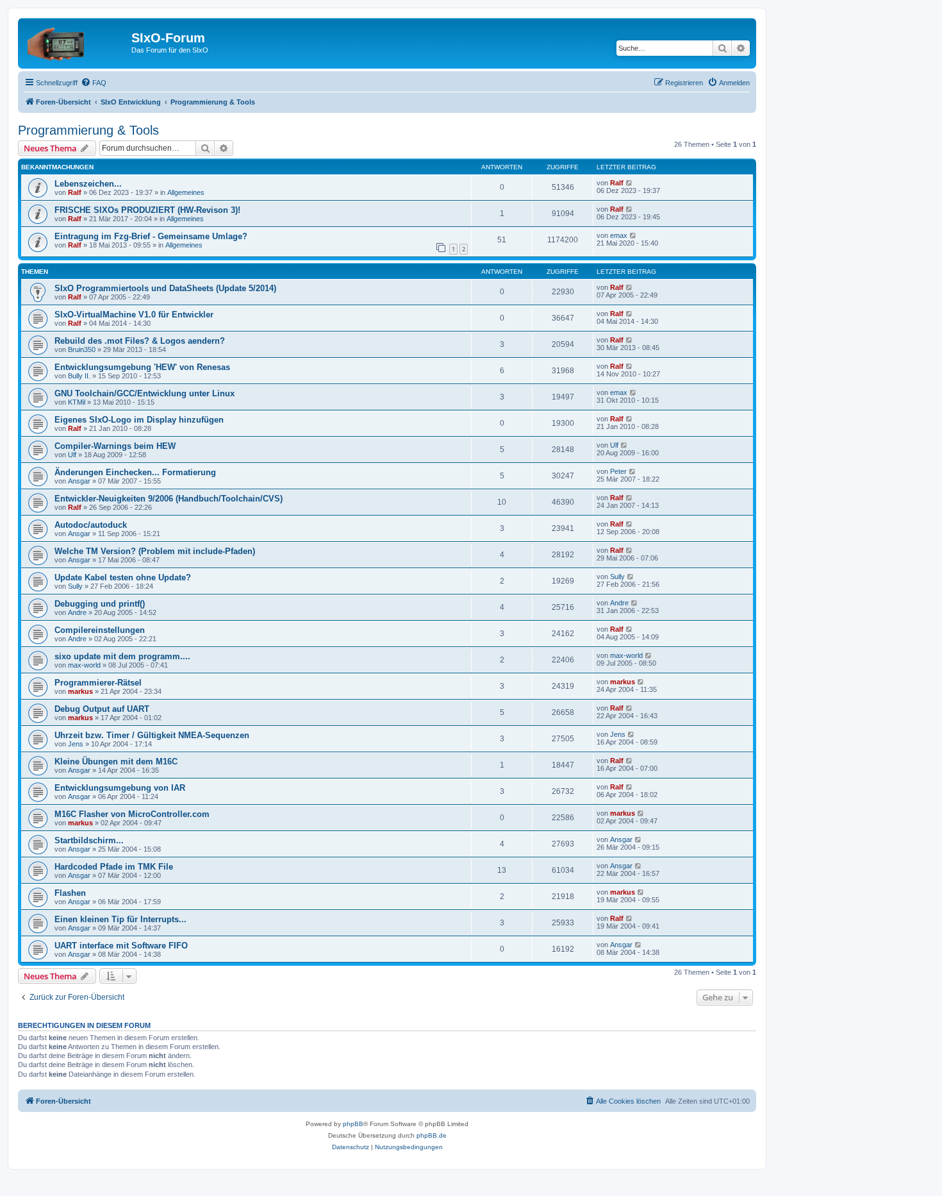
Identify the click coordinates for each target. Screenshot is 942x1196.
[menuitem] (93, 82)
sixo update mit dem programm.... (122, 656)
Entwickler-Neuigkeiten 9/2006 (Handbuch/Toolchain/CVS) (168, 498)
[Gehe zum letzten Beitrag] (629, 183)
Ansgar (79, 481)
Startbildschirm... (89, 840)
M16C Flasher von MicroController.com (132, 814)
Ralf (74, 192)
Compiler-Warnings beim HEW (115, 446)
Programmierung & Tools (88, 130)
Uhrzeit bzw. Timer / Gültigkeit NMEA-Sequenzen (151, 735)
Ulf (72, 455)
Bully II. (79, 376)
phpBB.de (432, 1135)
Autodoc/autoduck (90, 525)
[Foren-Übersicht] (76, 41)
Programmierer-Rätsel (98, 682)
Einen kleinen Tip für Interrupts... (120, 919)
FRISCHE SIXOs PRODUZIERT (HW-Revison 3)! (147, 210)
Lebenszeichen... (88, 184)
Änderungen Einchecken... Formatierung (135, 472)
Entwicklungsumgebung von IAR (119, 788)
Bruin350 (81, 349)
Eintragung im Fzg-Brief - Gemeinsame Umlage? (150, 236)
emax (618, 235)
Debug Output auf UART (101, 709)
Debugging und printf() (99, 604)
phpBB (353, 1123)
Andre (77, 612)
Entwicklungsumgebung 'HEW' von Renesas (142, 367)
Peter (618, 471)
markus (80, 691)
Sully (75, 586)
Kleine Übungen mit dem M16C (116, 761)
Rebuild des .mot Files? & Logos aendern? (139, 341)
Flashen (70, 893)
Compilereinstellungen (99, 630)
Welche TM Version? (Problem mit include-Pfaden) (154, 551)
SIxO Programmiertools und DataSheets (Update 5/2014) (165, 288)
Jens (75, 744)
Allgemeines (185, 192)
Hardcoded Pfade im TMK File (113, 867)
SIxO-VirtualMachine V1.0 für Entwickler (133, 314)
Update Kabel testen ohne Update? (122, 577)
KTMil (76, 402)
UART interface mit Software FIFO (121, 945)
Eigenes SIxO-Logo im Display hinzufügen (139, 420)
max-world (84, 665)
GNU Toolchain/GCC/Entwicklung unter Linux (144, 393)
